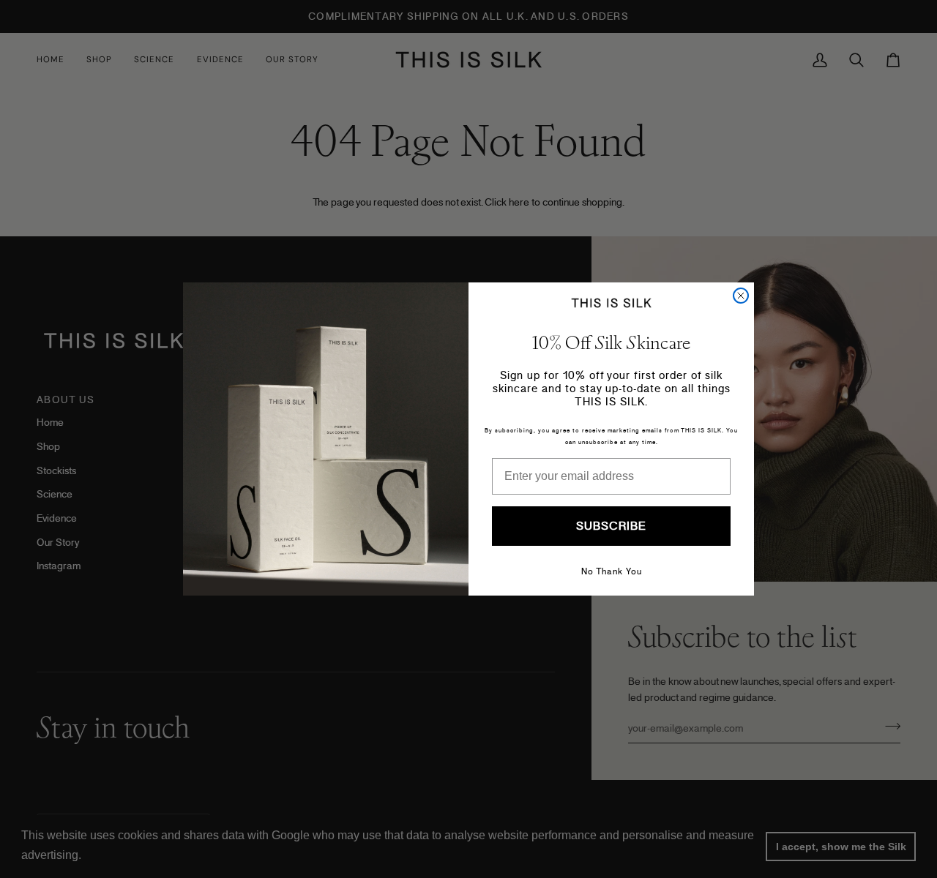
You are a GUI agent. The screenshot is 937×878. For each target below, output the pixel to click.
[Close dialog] (740, 295)
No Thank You (611, 571)
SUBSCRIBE (611, 526)
